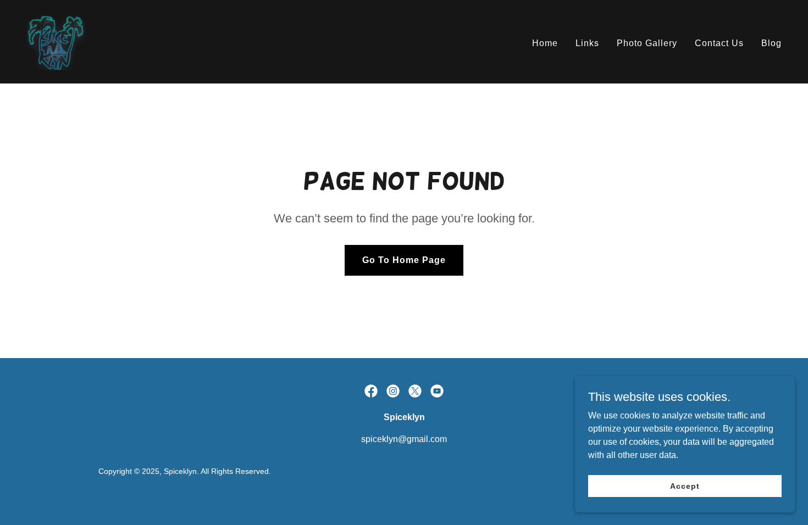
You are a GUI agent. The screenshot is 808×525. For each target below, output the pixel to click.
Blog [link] (771, 43)
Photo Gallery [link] (647, 43)
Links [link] (587, 43)
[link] (56, 41)
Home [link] (545, 43)
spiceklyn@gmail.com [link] (404, 439)
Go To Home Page (404, 260)
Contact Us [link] (719, 43)
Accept (684, 485)
